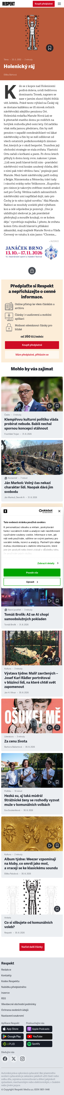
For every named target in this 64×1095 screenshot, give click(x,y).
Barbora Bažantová (13, 747)
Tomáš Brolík (10, 624)
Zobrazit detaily (46, 563)
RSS (3, 998)
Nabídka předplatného (13, 987)
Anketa (7, 918)
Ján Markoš (9, 497)
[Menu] (59, 4)
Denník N (20, 497)
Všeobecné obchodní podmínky (18, 1004)
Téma (6, 59)
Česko (7, 415)
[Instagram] (22, 1061)
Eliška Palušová (11, 874)
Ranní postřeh (14, 610)
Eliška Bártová (10, 75)
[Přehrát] (50, 406)
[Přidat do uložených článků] (57, 406)
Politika (7, 791)
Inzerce (5, 992)
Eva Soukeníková (12, 810)
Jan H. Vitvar (10, 692)
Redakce (6, 969)
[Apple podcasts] (39, 1029)
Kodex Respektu (10, 981)
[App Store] (12, 1029)
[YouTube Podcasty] (39, 1036)
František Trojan (11, 434)
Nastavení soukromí (12, 1015)
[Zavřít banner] (59, 511)
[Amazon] (12, 1044)
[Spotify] (39, 1044)
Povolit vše (32, 572)
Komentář (12, 478)
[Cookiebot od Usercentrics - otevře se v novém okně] (40, 511)
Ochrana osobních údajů (14, 1010)
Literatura (9, 736)
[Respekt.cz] (8, 4)
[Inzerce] (32, 252)
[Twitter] (13, 1061)
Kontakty (6, 975)
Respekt (8, 933)
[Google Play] (12, 1036)
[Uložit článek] (49, 48)
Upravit (30, 581)
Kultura (7, 668)
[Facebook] (5, 1061)
